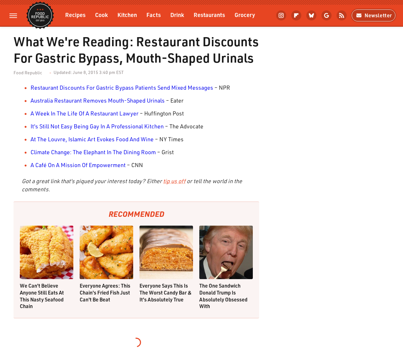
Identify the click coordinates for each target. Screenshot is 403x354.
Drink (177, 14)
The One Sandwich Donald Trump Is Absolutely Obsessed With (223, 295)
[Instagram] (281, 15)
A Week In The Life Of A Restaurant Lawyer (85, 113)
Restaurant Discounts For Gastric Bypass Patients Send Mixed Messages (122, 87)
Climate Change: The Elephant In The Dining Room (93, 152)
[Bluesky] (311, 15)
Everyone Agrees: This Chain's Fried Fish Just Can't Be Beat (105, 292)
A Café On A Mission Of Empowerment (78, 164)
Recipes (75, 14)
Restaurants (209, 14)
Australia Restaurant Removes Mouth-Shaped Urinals (98, 100)
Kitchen (127, 14)
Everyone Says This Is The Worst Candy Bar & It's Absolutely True (165, 292)
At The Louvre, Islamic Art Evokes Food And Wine (92, 139)
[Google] (326, 15)
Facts (153, 14)
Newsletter (378, 15)
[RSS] (342, 15)
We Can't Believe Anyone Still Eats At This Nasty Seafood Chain (42, 295)
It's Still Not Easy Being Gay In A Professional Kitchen (97, 126)
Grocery (245, 14)
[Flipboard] (296, 15)
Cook (101, 14)
